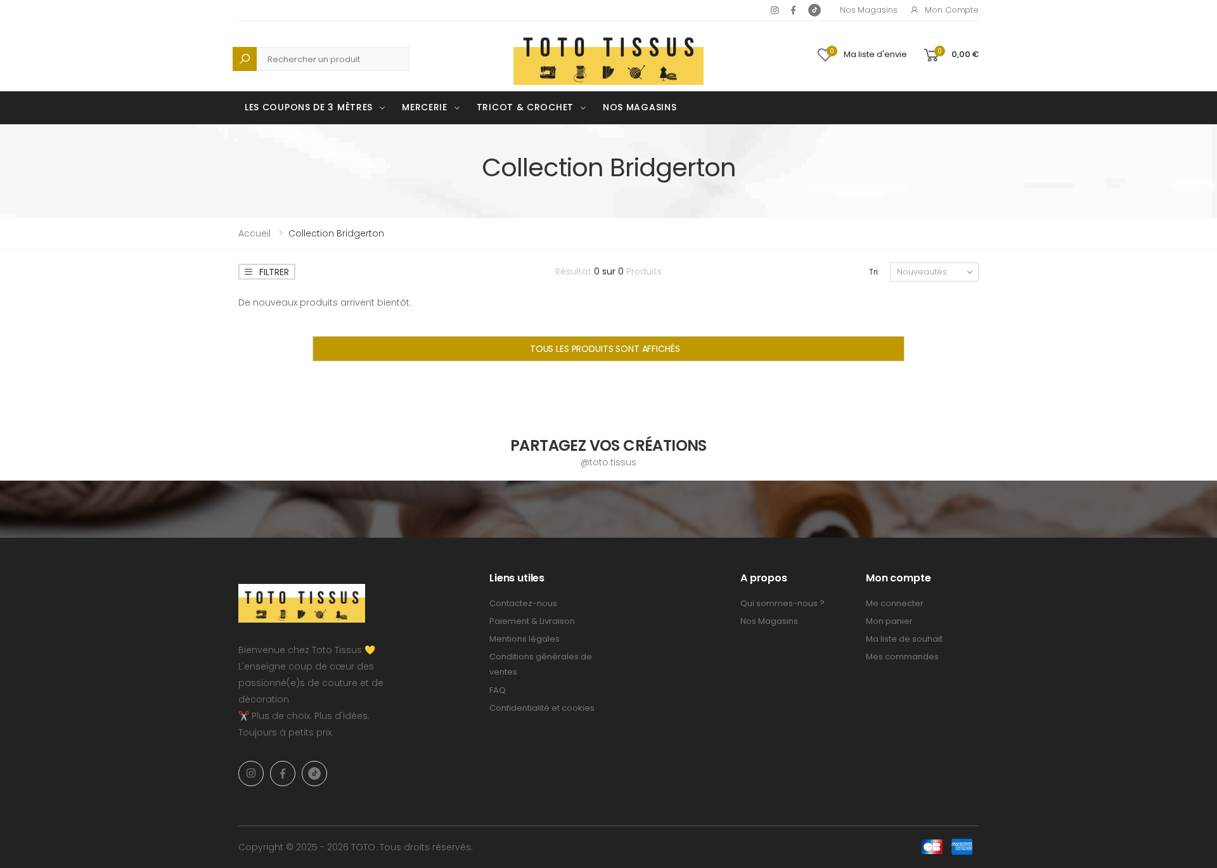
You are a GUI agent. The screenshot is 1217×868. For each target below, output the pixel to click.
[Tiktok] (814, 10)
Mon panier (889, 621)
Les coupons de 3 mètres (309, 107)
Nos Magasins (868, 10)
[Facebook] (793, 10)
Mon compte (952, 10)
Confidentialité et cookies (542, 708)
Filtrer (274, 272)
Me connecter (895, 603)
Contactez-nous (523, 603)
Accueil (254, 233)
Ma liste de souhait (904, 639)
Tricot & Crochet (525, 107)
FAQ (497, 690)
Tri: (874, 271)
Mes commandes (902, 657)
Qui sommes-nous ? (782, 603)
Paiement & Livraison (532, 621)
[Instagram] (774, 10)
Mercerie (425, 107)
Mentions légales (524, 639)
